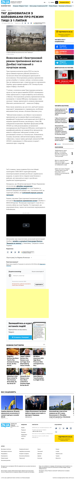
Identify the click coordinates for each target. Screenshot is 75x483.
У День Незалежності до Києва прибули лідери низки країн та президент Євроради (61, 120)
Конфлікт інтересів (24, 453)
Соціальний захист (24, 449)
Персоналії (22, 458)
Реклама (23, 432)
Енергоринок (4, 456)
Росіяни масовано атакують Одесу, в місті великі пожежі (61, 139)
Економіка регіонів (5, 460)
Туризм (57, 456)
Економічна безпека (24, 456)
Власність (58, 458)
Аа (56, 2)
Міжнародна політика (6, 451)
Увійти (52, 2)
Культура (40, 458)
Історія (57, 451)
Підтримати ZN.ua (64, 2)
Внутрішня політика (6, 449)
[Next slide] (73, 6)
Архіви (23, 427)
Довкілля (40, 453)
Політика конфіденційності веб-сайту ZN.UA (63, 477)
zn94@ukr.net (49, 433)
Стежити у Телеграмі (21, 337)
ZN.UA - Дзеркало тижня (64, 81)
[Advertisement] (27, 303)
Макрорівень (4, 453)
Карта (22, 438)
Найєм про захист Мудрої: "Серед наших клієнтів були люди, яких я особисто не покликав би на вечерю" (62, 171)
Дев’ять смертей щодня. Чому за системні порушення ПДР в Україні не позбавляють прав (62, 162)
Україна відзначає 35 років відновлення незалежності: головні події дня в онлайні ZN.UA (61, 112)
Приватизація (4, 458)
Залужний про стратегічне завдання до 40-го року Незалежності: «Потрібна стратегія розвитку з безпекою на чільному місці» (61, 130)
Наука (39, 449)
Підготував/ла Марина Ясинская (18, 257)
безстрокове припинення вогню (25, 200)
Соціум (57, 449)
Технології (40, 451)
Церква (39, 456)
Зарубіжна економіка (24, 451)
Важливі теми (6, 6)
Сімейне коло (59, 453)
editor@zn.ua (35, 437)
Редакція (23, 430)
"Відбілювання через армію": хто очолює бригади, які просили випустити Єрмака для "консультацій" (61, 153)
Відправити (39, 284)
